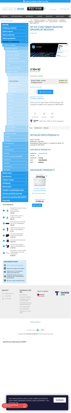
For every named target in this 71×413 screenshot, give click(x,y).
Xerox (10, 104)
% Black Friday (8, 180)
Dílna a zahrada (8, 35)
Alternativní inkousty (13, 55)
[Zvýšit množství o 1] (37, 91)
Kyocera (10, 124)
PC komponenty (9, 143)
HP (9, 74)
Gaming (5, 24)
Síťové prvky (8, 166)
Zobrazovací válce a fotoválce (16, 61)
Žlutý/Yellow (13, 88)
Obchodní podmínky (25, 297)
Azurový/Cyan (13, 81)
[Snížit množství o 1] (37, 93)
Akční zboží (6, 187)
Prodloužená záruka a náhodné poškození (26, 303)
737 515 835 (8, 298)
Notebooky (7, 160)
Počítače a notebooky (10, 42)
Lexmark (10, 107)
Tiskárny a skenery (10, 45)
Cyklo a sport (7, 31)
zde (17, 403)
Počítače (6, 147)
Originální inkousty (13, 58)
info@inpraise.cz (9, 293)
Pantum (10, 117)
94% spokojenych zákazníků (15, 265)
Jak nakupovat (23, 295)
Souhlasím (60, 400)
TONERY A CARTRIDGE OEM (13, 190)
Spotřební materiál (11, 48)
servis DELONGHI (24, 309)
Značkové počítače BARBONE (13, 156)
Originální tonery (12, 71)
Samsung (11, 101)
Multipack (12, 91)
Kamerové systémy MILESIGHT (14, 197)
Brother (10, 94)
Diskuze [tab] (46, 128)
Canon (10, 97)
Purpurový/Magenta (15, 84)
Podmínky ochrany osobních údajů (25, 300)
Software (6, 163)
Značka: (33, 33)
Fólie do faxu (11, 130)
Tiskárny (8, 140)
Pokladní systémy (10, 133)
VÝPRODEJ (6, 183)
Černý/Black (13, 78)
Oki (9, 114)
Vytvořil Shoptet (31, 330)
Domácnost (6, 176)
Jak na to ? (60, 121)
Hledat (14, 9)
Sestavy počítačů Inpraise (12, 194)
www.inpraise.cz (35, 322)
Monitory (7, 153)
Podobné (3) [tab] (38, 128)
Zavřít (40, 110)
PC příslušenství (9, 150)
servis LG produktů (25, 307)
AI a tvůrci (7, 170)
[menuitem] (4, 16)
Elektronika (7, 173)
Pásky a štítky (11, 127)
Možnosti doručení (36, 87)
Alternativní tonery (12, 52)
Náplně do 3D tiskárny (14, 68)
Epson (10, 111)
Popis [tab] (31, 128)
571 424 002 (8, 296)
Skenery (7, 137)
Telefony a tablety (9, 28)
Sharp (10, 120)
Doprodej (6, 200)
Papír (8, 65)
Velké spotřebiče (8, 38)
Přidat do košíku (46, 92)
